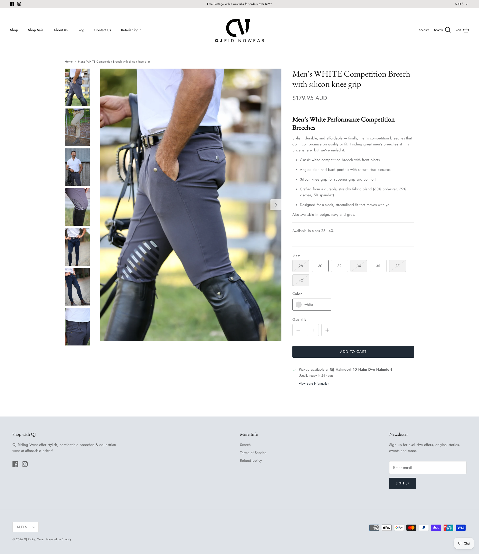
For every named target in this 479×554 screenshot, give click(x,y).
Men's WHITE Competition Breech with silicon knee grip (114, 61)
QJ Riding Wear (34, 539)
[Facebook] (12, 4)
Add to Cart (353, 351)
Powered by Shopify (58, 539)
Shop (14, 29)
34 (359, 266)
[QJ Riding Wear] (239, 30)
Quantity (299, 319)
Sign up (403, 483)
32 (339, 266)
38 (397, 266)
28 (301, 266)
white (308, 304)
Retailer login (131, 29)
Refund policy (251, 460)
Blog (81, 29)
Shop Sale (35, 29)
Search (245, 444)
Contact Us (102, 29)
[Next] (275, 204)
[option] (190, 205)
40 (301, 280)
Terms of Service (253, 452)
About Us (60, 29)
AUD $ (459, 4)
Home (69, 61)
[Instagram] (19, 4)
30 (320, 266)
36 (378, 266)
